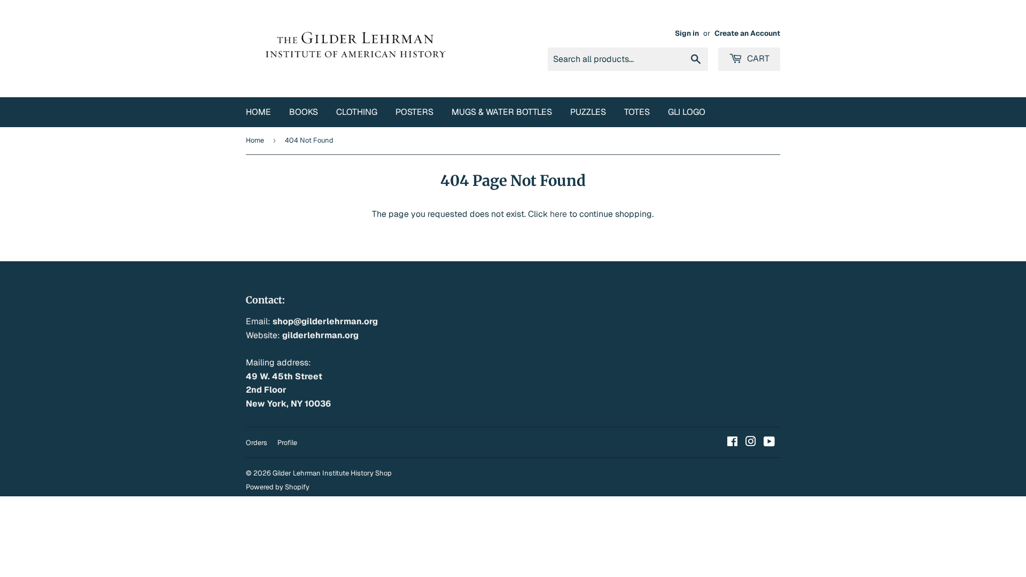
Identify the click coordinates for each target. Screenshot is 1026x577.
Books (303, 112)
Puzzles (588, 112)
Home (258, 112)
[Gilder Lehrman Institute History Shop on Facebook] (732, 442)
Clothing (356, 112)
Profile (287, 442)
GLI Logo (686, 112)
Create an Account (747, 33)
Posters (414, 112)
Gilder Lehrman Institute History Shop (332, 473)
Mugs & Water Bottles (502, 112)
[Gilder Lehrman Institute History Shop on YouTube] (769, 442)
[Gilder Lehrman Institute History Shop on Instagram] (750, 442)
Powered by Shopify (277, 487)
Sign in (687, 33)
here (558, 214)
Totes (637, 112)
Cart (757, 58)
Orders (256, 442)
